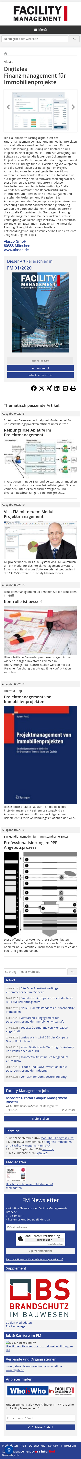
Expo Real (41, 1153)
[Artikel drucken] (73, 388)
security (48, 1149)
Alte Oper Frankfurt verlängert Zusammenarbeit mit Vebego (33, 990)
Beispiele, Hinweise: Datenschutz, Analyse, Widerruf (34, 1259)
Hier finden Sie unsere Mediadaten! (29, 1184)
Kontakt (53, 1445)
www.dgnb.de (15, 1370)
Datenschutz (37, 1445)
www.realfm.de (36, 1366)
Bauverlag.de (10, 1455)
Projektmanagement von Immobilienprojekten (28, 699)
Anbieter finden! (42, 1427)
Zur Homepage (15, 1326)
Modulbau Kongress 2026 (57, 1138)
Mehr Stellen (40, 1118)
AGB (23, 1445)
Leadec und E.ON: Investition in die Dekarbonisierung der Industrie (36, 1068)
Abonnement (40, 368)
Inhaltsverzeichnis (40, 375)
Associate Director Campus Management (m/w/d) (36, 1100)
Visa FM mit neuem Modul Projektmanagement (28, 514)
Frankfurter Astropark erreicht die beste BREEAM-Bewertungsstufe (39, 1000)
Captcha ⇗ (55, 1244)
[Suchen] (74, 39)
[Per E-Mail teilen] (65, 388)
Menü (42, 29)
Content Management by (18, 1451)
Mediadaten (14, 1188)
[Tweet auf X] (42, 390)
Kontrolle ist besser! (23, 601)
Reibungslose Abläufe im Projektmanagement (27, 432)
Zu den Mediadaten (19, 1322)
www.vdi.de (54, 1366)
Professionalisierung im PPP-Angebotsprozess (31, 845)
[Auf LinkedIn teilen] (57, 390)
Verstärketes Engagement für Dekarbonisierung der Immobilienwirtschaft (35, 1019)
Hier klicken (44, 1240)
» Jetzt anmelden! (40, 1251)
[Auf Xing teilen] (49, 390)
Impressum (68, 1445)
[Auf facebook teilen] (34, 390)
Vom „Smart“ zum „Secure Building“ (36, 1076)
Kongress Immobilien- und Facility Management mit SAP (39, 1143)
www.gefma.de (15, 1366)
